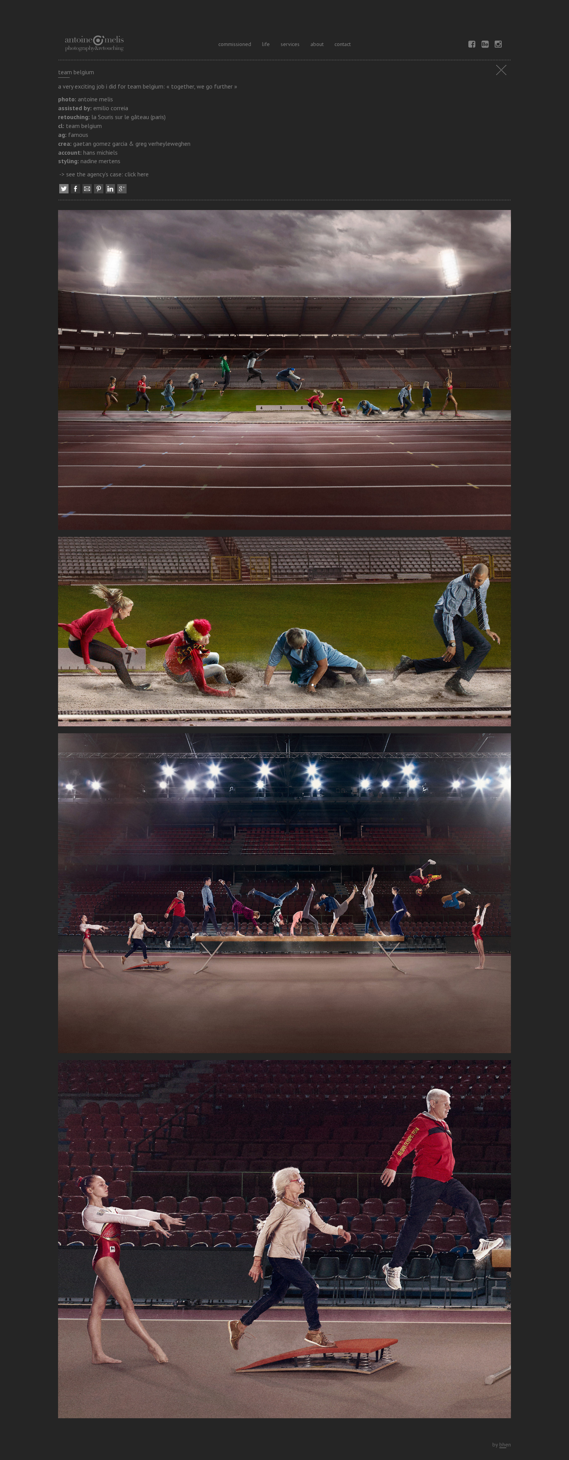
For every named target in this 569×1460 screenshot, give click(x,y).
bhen (505, 1444)
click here (137, 174)
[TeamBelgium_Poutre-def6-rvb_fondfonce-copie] (284, 1242)
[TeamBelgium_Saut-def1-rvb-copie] (284, 634)
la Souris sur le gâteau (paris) (128, 117)
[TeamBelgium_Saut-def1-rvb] (284, 373)
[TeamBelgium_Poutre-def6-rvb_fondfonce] (284, 896)
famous (78, 134)
